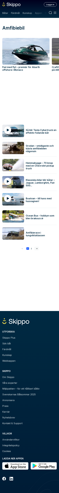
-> (37, 248)
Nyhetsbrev (8, 417)
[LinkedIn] (11, 479)
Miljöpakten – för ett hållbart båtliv (21, 388)
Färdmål (15, 13)
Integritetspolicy (10, 445)
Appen (38, 13)
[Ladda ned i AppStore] (15, 466)
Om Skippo (8, 377)
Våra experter (9, 382)
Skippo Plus (8, 337)
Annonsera (8, 400)
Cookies (6, 451)
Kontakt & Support (12, 423)
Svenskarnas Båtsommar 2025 (19, 394)
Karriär (6, 411)
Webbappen (8, 360)
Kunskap (27, 13)
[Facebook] (4, 479)
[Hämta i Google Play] (44, 466)
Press (5, 406)
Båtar (5, 13)
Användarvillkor (11, 439)
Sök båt (6, 343)
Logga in (50, 4)
